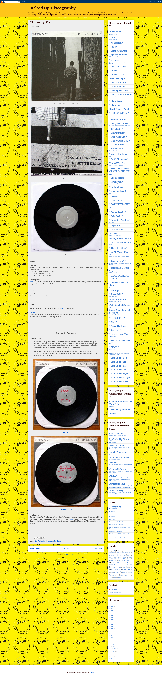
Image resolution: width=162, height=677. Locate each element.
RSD (112, 572)
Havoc (124, 566)
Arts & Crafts (112, 552)
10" (110, 551)
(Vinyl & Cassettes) (114, 348)
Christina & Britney (119, 555)
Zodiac (119, 577)
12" (36, 541)
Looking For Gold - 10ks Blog (116, 524)
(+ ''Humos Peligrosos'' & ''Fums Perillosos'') (119, 124)
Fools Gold (114, 589)
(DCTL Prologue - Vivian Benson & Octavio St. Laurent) (120, 262)
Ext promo (116, 562)
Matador (130, 569)
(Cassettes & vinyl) (114, 38)
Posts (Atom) (70, 554)
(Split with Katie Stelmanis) (116, 182)
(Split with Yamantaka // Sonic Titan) (120, 306)
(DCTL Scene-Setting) (120, 243)
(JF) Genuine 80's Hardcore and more (117, 434)
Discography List (113, 34)
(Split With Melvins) (120, 312)
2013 (112, 624)
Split (117, 574)
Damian (124, 557)
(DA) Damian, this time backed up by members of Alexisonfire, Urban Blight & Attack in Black (120, 485)
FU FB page (112, 519)
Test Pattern (58, 541)
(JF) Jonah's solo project (119, 458)
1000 (31, 282)
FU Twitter (111, 514)
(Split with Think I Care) (118, 155)
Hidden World (112, 567)
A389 (124, 551)
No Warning (118, 571)
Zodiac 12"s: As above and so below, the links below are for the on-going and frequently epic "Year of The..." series (119, 353)
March (113, 651)
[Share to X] (39, 538)
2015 (112, 619)
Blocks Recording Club (126, 552)
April (113, 646)
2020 (112, 608)
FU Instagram (112, 516)
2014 (112, 622)
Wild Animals (127, 575)
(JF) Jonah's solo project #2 (118, 453)
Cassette (129, 554)
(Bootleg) (119, 221)
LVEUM (124, 569)
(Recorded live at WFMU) (115, 234)
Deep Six (129, 558)
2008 (112, 635)
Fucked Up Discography (52, 8)
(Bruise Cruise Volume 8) (117, 300)
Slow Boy (112, 574)
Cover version (117, 557)
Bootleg (111, 554)
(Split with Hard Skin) (116, 149)
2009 (112, 633)
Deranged (111, 560)
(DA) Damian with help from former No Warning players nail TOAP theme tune (120, 491)
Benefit (118, 552)
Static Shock (122, 574)
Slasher (130, 572)
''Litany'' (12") (115, 648)
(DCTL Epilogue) (118, 284)
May (113, 644)
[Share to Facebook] (41, 538)
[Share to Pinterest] (44, 538)
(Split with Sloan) (116, 295)
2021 (112, 606)
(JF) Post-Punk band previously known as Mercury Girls (120, 464)
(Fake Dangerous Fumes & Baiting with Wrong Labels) (119, 61)
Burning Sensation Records (120, 554)
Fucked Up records (127, 564)
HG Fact (128, 566)
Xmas (115, 577)
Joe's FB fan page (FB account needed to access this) (119, 527)
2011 (112, 628)
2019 (112, 610)
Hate (120, 566)
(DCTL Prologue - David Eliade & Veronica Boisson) (119, 255)
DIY (116, 560)
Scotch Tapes (124, 572)
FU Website (112, 511)
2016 (112, 617)
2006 (112, 640)
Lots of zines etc (115, 507)
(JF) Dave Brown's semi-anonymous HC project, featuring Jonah (120, 446)
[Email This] (35, 538)
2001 (112, 658)
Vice (117, 575)
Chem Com (111, 555)
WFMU (121, 575)
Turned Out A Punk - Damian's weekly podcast (119, 522)
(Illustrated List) (120, 403)
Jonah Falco (125, 567)
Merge (113, 571)
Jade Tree (119, 567)
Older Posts (97, 549)
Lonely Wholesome (114, 569)
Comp (110, 557)
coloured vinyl (127, 555)
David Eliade (118, 558)
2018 (112, 613)
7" (118, 550)
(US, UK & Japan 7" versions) (117, 164)
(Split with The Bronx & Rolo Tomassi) (118, 192)
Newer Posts (35, 549)
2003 (112, 656)
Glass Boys (114, 566)
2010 (112, 631)
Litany (61, 308)
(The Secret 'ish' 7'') (118, 55)
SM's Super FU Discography (115, 531)
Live (131, 567)
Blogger (92, 672)
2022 (112, 604)
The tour (71, 519)
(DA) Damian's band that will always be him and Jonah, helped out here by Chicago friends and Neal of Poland (120, 477)
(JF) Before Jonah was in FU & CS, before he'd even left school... (119, 440)
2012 (112, 626)
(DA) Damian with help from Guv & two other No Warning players (120, 470)
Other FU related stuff (127, 571)
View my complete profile (115, 592)
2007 (112, 638)
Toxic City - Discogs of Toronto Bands (118, 537)
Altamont (129, 551)
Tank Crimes (128, 574)
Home (66, 549)
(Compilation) (119, 206)
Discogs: (33, 312)
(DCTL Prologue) (119, 269)
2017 (112, 615)
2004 (112, 654)
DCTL (124, 558)
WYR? (110, 577)
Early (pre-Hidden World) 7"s (125, 560)
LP (120, 569)
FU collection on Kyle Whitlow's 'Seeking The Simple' (119, 534)
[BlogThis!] (37, 538)
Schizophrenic (117, 572)
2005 (112, 642)
